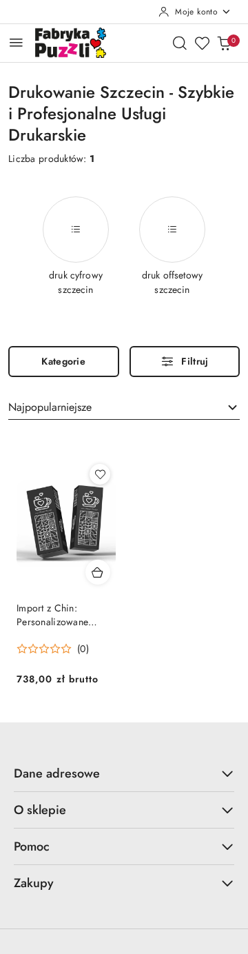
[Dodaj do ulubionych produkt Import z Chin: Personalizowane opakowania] (100, 474)
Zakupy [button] (34, 883)
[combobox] (124, 408)
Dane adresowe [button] (57, 773)
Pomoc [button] (32, 846)
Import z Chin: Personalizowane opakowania (52, 615)
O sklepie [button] (40, 810)
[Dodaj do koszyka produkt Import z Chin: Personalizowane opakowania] (97, 572)
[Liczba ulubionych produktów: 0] (201, 43)
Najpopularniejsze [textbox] (50, 407)
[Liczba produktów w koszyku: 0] (223, 43)
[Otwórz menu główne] (16, 42)
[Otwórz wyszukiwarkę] (179, 43)
